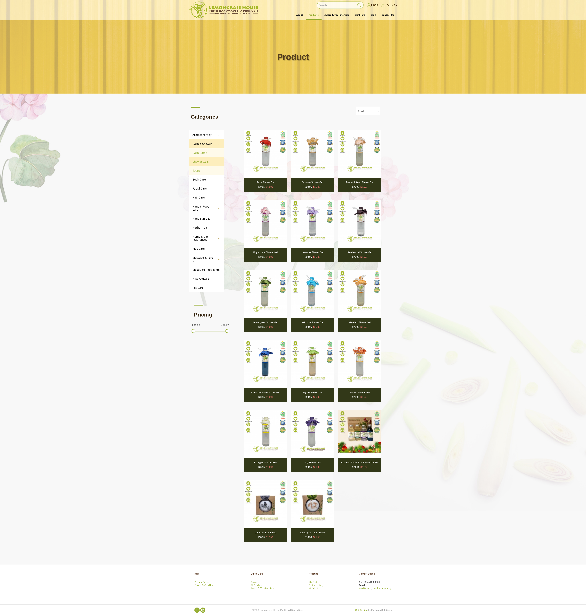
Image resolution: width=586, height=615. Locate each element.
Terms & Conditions (204, 584)
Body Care (199, 179)
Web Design (361, 610)
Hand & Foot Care (200, 208)
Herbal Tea (199, 227)
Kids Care (198, 248)
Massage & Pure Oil (202, 259)
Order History (316, 584)
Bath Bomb (199, 153)
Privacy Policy (201, 581)
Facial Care (199, 188)
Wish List (313, 588)
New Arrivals (200, 278)
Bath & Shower (202, 144)
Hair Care (198, 197)
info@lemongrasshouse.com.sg (375, 588)
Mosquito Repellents (206, 269)
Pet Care (198, 287)
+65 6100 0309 (372, 581)
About (299, 14)
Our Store (360, 14)
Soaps (196, 170)
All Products (257, 584)
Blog (373, 14)
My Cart (313, 581)
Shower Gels (200, 161)
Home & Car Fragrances (200, 238)
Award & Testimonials (336, 14)
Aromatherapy (202, 135)
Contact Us (388, 14)
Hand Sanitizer (202, 218)
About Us (255, 581)
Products (314, 14)
